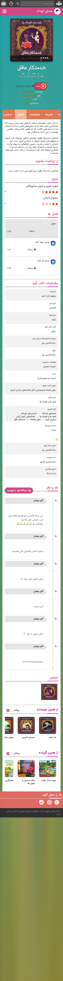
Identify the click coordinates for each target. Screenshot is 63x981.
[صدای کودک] (56, 803)
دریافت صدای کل (24, 86)
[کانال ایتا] (49, 803)
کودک (26, 103)
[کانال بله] (41, 803)
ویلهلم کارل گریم (28, 92)
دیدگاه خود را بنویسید (17, 490)
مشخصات (35, 114)
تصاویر (20, 114)
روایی (29, 99)
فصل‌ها (48, 114)
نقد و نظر (52, 487)
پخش (37, 86)
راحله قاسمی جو (29, 95)
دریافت (30, 250)
